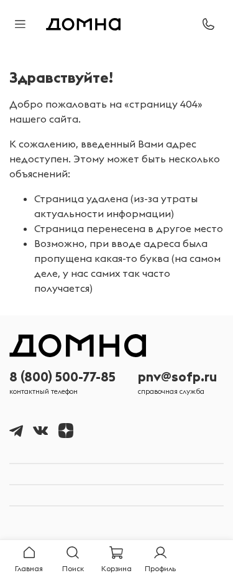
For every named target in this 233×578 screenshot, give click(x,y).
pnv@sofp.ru (177, 376)
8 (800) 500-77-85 (62, 376)
